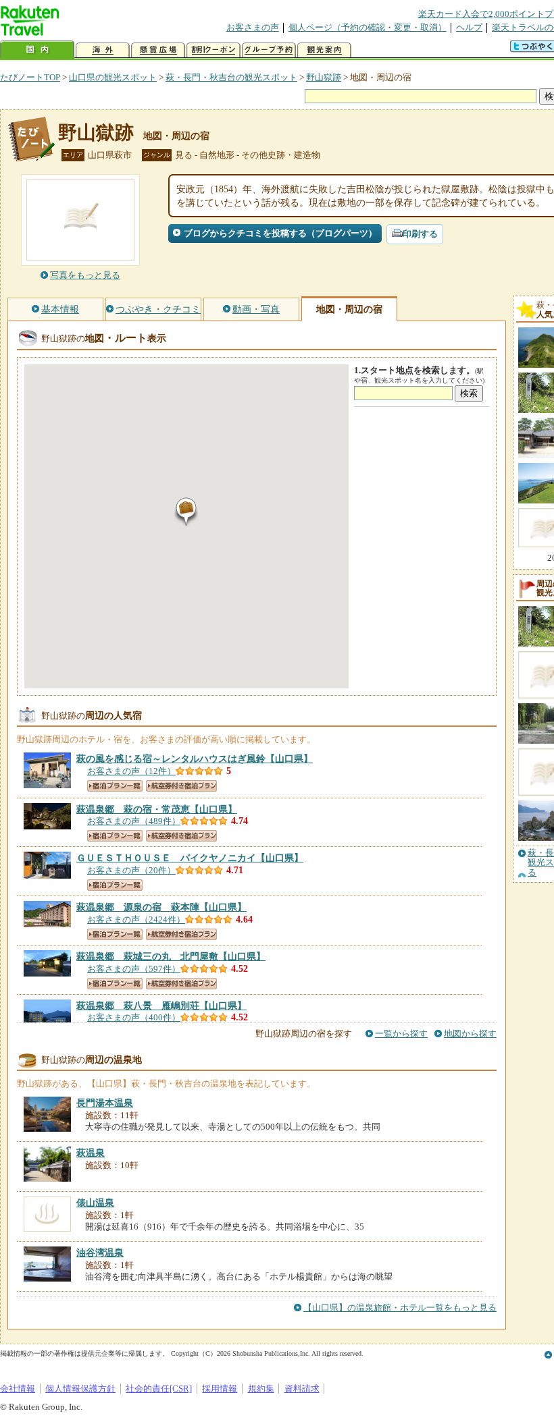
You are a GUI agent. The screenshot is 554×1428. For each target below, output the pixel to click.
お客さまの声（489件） (133, 821)
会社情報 (17, 1388)
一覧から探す (401, 1033)
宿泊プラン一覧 (115, 786)
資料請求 (302, 1388)
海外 (103, 50)
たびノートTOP (30, 77)
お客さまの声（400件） (133, 1017)
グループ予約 (269, 50)
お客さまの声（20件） (131, 870)
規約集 (261, 1388)
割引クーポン (213, 50)
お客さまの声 (252, 27)
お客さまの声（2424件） (136, 919)
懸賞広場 (158, 50)
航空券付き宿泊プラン (181, 786)
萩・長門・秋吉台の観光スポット (231, 77)
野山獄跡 (323, 77)
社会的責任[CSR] (159, 1388)
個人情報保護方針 (80, 1388)
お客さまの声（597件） (133, 969)
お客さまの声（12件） (131, 771)
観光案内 (324, 50)
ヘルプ (469, 27)
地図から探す (470, 1033)
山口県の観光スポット (113, 77)
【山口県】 (194, 758)
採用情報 (219, 1388)
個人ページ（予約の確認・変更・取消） (367, 27)
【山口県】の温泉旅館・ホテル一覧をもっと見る (400, 1307)
